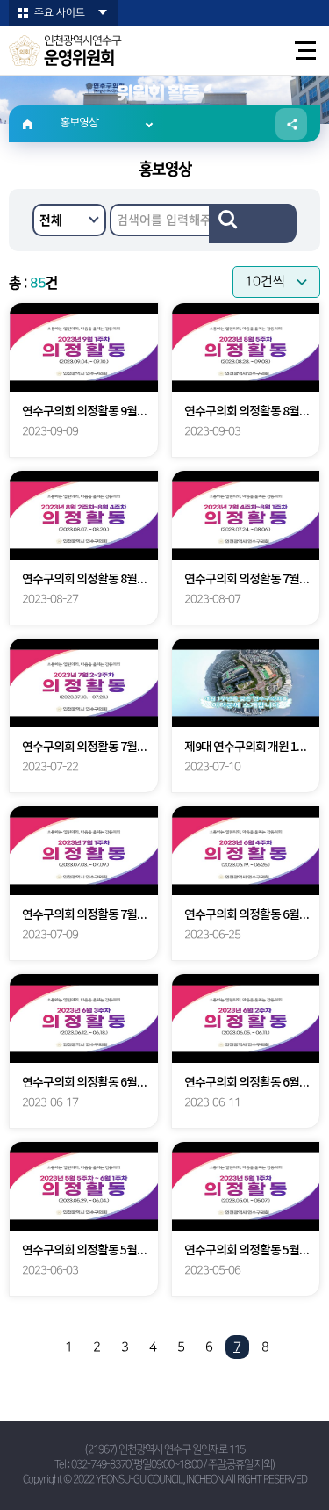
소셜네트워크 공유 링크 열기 (291, 124)
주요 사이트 (59, 12)
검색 (253, 223)
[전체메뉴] (305, 50)
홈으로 (27, 123)
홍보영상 (79, 123)
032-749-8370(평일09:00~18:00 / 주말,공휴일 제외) (173, 1464)
